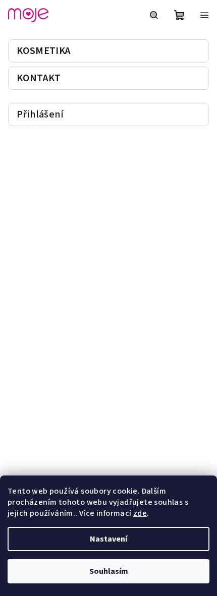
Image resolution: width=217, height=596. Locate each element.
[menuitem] (108, 51)
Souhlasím (108, 571)
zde (140, 513)
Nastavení (108, 539)
